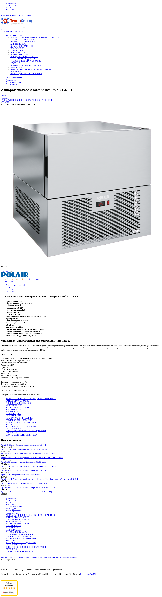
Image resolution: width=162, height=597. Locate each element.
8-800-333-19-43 (16, 15)
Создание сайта (88, 574)
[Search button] (24, 27)
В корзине (12, 31)
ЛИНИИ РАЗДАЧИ (18, 52)
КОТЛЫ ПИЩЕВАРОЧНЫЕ (22, 46)
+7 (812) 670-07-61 (15, 557)
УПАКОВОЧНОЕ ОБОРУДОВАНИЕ (25, 61)
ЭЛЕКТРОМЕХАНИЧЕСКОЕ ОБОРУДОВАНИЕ (30, 69)
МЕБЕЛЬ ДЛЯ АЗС (18, 67)
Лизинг (9, 287)
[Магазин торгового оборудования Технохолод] (16, 25)
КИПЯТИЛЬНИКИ (18, 44)
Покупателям (11, 5)
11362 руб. (15, 285)
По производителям (14, 78)
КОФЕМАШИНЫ (17, 48)
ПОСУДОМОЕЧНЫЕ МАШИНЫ (24, 57)
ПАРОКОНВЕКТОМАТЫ (21, 55)
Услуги (8, 7)
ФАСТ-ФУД (15, 63)
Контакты (10, 9)
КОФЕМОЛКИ (16, 50)
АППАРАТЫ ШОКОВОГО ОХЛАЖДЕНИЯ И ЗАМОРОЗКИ (35, 37)
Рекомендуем (11, 80)
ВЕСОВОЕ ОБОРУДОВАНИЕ (22, 42)
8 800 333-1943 (64, 557)
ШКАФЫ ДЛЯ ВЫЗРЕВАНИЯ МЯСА (26, 74)
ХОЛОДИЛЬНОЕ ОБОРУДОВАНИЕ (25, 65)
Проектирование (12, 84)
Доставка (9, 289)
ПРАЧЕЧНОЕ (15, 72)
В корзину (5, 271)
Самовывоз (10, 291)
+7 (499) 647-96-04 (40, 557)
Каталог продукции (14, 35)
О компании (11, 3)
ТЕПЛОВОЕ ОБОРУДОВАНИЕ (23, 59)
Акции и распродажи (14, 82)
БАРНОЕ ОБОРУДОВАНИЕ (22, 40)
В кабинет (5, 13)
